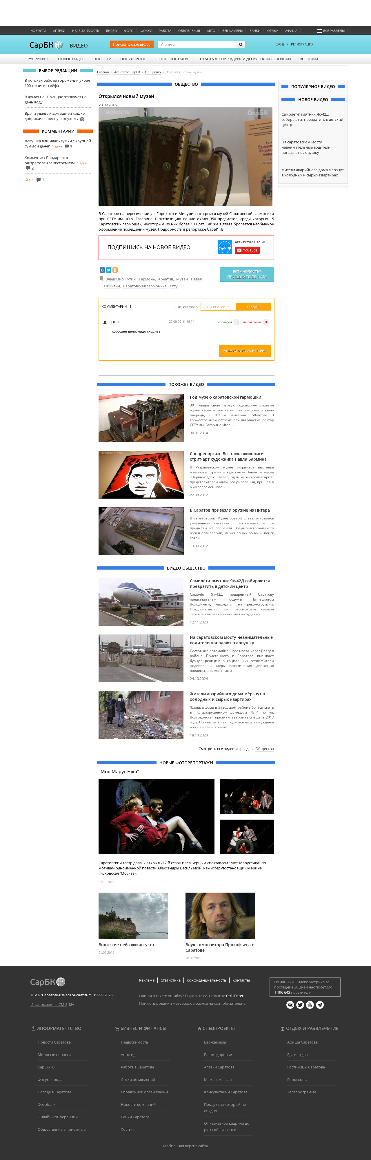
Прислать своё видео (132, 44)
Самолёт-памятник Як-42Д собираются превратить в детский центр (230, 583)
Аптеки (59, 30)
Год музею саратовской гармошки (225, 397)
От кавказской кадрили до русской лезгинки (244, 58)
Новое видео (71, 58)
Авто (211, 30)
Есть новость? (247, 274)
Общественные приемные (62, 1129)
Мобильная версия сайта (185, 1145)
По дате (254, 306)
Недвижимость (85, 30)
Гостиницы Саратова (306, 1067)
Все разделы (334, 30)
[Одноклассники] (115, 270)
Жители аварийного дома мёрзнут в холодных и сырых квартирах (227, 696)
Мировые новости (54, 1054)
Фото (129, 30)
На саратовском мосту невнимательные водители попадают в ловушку (231, 639)
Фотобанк (47, 1104)
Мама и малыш (218, 1079)
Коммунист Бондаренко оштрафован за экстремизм (50, 160)
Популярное (133, 58)
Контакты (241, 980)
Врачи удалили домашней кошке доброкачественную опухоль (55, 116)
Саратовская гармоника (145, 286)
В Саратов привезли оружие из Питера (230, 510)
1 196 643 (282, 992)
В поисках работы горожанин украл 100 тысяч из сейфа (57, 83)
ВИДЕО (79, 45)
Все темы (309, 58)
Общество (264, 748)
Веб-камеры (232, 30)
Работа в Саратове (137, 1067)
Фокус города (50, 1079)
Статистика (171, 980)
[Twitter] (108, 270)
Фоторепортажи (171, 58)
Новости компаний (138, 1104)
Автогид (128, 1054)
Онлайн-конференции (58, 1116)
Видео (111, 30)
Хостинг (128, 1129)
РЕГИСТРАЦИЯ (302, 44)
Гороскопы (297, 1079)
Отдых (272, 30)
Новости (38, 30)
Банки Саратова (135, 1116)
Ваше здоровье (218, 1054)
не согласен (252, 322)
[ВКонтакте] (102, 270)
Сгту (174, 286)
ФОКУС (146, 30)
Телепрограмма (301, 1092)
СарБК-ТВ (46, 1067)
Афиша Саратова (302, 1042)
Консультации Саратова (226, 1092)
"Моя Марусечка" (119, 771)
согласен (225, 322)
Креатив (165, 279)
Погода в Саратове (54, 1092)
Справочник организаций (144, 1092)
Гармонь (147, 279)
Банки (255, 30)
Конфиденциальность (206, 980)
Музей (182, 279)
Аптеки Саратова (219, 1067)
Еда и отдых (297, 1054)
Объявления (189, 30)
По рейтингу (218, 306)
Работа (165, 30)
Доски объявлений (138, 1079)
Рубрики (38, 58)
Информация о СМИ (48, 1004)
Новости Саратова (54, 1042)
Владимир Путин (121, 279)
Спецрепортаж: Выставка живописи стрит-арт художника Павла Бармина (228, 456)
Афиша (291, 30)
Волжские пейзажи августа (126, 944)
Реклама (146, 980)
